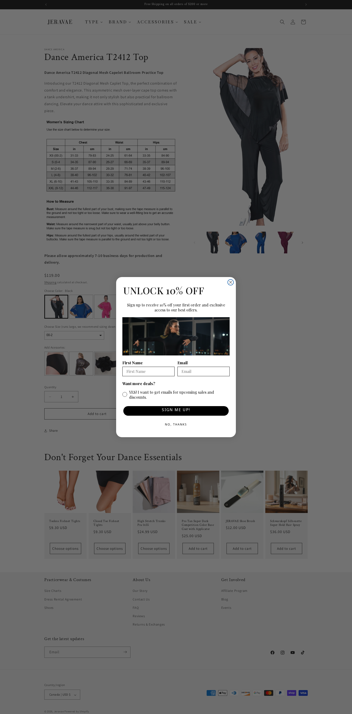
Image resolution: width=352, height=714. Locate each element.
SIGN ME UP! (176, 411)
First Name (132, 362)
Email (182, 362)
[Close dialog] (230, 282)
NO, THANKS (176, 425)
